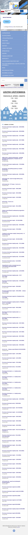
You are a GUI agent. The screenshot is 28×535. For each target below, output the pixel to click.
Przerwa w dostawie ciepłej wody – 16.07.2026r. (13, 144)
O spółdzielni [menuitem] (6, 33)
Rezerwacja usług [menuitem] (7, 73)
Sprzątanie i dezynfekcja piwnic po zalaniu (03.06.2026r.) (12, 169)
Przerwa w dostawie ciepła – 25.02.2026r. (11, 193)
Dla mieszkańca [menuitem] (6, 35)
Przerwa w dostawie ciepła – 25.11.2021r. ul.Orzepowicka (11, 445)
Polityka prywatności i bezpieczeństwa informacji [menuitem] (13, 64)
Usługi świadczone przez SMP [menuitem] (10, 61)
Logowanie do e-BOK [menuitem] (8, 75)
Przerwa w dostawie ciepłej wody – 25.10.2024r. (13, 247)
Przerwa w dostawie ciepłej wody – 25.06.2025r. (13, 224)
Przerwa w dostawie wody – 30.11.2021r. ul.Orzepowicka (11, 435)
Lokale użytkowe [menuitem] (7, 48)
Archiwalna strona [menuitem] (7, 70)
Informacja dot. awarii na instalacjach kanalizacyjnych (11, 482)
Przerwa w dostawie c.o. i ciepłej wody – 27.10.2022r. (11, 394)
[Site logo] (14, 8)
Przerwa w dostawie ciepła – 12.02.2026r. (11, 197)
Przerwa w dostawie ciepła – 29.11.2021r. (11, 440)
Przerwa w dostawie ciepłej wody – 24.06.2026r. (13, 153)
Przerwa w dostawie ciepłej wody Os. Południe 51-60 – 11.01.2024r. (13, 302)
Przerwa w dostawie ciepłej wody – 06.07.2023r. (13, 336)
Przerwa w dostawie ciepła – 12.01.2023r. (11, 353)
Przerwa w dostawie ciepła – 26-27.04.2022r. (12, 407)
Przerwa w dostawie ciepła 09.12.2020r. (11, 495)
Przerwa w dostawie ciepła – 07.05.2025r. (11, 229)
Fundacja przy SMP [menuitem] (7, 56)
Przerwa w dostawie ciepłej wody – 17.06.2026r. (13, 164)
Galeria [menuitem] (4, 53)
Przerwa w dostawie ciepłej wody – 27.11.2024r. (13, 243)
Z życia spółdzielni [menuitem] (7, 38)
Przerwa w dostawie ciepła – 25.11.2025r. (11, 206)
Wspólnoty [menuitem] (5, 58)
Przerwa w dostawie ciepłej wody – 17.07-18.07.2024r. (12, 276)
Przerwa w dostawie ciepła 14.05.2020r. (11, 513)
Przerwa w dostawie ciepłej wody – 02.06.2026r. (13, 174)
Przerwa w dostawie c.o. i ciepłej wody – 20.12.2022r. (11, 377)
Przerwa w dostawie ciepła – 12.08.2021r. (11, 459)
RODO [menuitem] (3, 67)
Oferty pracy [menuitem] (6, 43)
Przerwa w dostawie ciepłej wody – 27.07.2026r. (13, 135)
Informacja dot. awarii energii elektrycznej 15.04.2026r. (12, 179)
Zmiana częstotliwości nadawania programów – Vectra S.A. (13, 211)
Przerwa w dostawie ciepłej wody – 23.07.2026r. (13, 140)
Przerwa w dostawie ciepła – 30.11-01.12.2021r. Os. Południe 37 (14, 430)
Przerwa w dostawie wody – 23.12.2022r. (11, 366)
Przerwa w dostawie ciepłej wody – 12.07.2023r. (13, 327)
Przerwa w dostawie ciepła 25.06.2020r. (11, 504)
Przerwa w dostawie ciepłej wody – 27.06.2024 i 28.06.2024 (13, 281)
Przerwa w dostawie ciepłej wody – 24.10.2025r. (13, 216)
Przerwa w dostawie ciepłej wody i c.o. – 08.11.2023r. (11, 312)
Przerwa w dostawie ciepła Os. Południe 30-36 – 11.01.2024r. (13, 297)
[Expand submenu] (25, 33)
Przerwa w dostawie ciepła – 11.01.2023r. (11, 358)
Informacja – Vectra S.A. (7, 201)
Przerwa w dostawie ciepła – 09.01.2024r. (11, 307)
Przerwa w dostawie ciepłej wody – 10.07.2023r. (13, 331)
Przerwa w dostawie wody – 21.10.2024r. (11, 261)
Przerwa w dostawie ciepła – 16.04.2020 (11, 517)
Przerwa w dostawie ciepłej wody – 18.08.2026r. (13, 126)
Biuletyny (11, 26)
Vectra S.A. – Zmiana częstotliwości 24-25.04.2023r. (14, 349)
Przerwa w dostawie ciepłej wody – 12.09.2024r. (13, 270)
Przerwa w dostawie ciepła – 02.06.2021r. (11, 463)
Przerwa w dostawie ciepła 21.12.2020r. (11, 487)
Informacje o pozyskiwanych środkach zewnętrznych (12, 87)
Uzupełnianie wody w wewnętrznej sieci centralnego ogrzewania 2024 (11, 266)
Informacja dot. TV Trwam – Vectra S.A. (11, 184)
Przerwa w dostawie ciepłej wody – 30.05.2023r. (13, 344)
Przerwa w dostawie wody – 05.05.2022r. (11, 403)
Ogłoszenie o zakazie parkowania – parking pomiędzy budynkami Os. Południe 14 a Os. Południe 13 (12, 159)
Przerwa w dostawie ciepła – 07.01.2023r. (11, 362)
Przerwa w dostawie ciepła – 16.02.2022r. (11, 425)
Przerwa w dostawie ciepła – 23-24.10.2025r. (12, 220)
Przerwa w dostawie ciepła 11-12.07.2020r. (12, 500)
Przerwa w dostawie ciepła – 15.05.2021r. (11, 472)
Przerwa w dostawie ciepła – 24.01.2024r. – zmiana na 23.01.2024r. (14, 291)
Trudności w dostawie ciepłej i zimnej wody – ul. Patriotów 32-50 (13, 234)
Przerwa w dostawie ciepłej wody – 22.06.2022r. (13, 399)
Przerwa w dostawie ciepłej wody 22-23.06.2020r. (13, 508)
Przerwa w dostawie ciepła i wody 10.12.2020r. (13, 491)
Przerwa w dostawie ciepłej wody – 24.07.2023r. (13, 323)
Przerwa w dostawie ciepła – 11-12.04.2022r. (12, 412)
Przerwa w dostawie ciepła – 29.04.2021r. (11, 477)
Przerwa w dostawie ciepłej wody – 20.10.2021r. (13, 450)
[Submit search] (25, 80)
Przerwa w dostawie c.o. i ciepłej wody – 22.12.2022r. (11, 371)
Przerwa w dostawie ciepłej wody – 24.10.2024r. (13, 252)
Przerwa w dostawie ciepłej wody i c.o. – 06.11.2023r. (11, 318)
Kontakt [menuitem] (4, 45)
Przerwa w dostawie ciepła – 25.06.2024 (11, 286)
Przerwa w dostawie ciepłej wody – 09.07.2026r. (13, 148)
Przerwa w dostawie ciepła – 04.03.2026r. (11, 188)
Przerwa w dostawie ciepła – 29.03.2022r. (11, 416)
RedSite (18, 527)
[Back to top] (14, 530)
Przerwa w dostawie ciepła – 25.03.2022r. (11, 420)
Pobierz (7, 21)
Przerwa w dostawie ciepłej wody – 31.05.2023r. (13, 340)
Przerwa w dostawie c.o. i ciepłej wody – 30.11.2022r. (11, 383)
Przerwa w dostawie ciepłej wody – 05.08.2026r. (13, 131)
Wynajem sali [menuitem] (5, 51)
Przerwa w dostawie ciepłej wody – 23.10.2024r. (13, 256)
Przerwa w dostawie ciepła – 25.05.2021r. (11, 468)
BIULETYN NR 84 (7, 17)
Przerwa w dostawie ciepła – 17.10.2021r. (11, 455)
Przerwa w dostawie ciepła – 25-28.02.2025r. (12, 239)
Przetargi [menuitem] (5, 40)
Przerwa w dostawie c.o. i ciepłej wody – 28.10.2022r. (11, 388)
